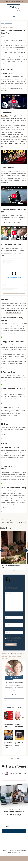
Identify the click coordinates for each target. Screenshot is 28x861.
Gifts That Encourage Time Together (8, 724)
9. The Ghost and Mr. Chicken (13, 389)
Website (7, 632)
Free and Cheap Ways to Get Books (7, 519)
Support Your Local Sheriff (14, 342)
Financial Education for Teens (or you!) (19, 724)
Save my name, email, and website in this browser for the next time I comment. (14, 638)
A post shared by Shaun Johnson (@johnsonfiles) (14, 293)
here (12, 178)
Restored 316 (16, 852)
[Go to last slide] (2, 550)
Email (7, 625)
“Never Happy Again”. (11, 143)
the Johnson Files (14, 136)
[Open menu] (14, 16)
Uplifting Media (10, 27)
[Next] (26, 550)
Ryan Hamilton (9, 73)
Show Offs (7, 112)
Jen (3, 36)
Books (3, 27)
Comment (8, 593)
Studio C (13, 118)
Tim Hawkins (8, 168)
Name (7, 617)
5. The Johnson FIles (11, 245)
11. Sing (4, 424)
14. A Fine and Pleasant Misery (13, 488)
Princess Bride (9, 372)
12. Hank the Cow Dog (10, 447)
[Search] (21, 700)
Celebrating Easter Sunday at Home (21, 519)
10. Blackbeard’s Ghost (10, 407)
